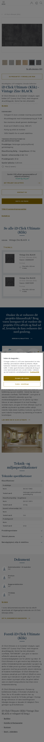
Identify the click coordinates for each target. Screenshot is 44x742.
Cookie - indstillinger (22, 384)
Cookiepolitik (34, 372)
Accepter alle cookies (22, 378)
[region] (22, 371)
